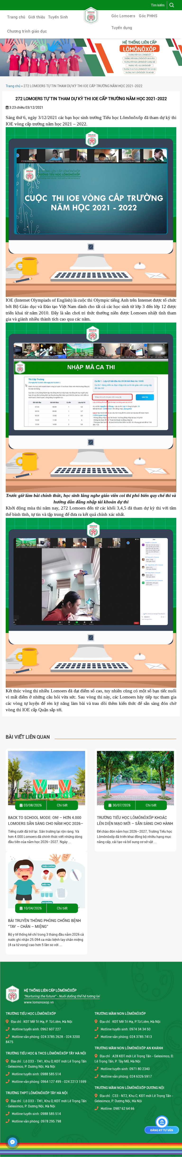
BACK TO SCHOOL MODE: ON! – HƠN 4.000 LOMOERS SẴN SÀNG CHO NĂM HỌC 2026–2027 (45, 821)
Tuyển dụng (121, 28)
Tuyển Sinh (58, 17)
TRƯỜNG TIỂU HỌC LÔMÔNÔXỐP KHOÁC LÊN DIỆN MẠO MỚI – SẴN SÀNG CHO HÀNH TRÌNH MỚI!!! (135, 821)
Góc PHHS (148, 16)
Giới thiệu (36, 17)
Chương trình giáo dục (27, 31)
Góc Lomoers (123, 16)
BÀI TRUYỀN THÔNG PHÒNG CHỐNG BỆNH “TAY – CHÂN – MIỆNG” (44, 923)
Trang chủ (16, 17)
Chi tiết (62, 805)
